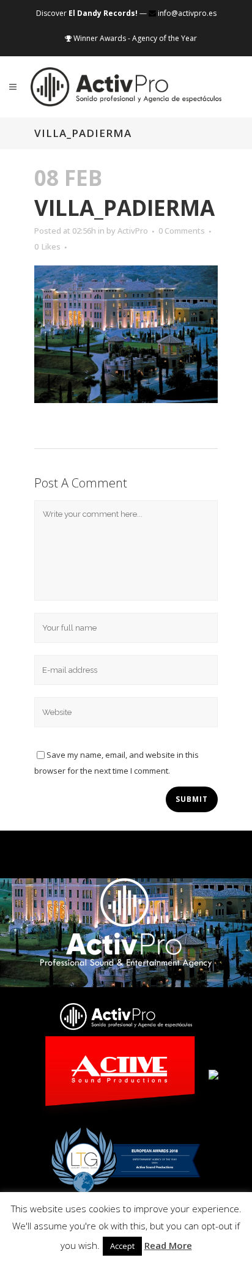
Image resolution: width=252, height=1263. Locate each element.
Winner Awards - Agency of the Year (134, 38)
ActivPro (132, 230)
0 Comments (181, 230)
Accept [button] (122, 1245)
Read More (168, 1245)
